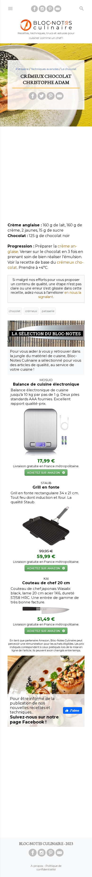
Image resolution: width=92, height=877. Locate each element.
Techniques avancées (45, 69)
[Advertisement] (46, 176)
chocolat (15, 311)
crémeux (31, 311)
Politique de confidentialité (49, 867)
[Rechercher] (81, 7)
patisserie (48, 311)
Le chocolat (68, 69)
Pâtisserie (22, 69)
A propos (37, 866)
